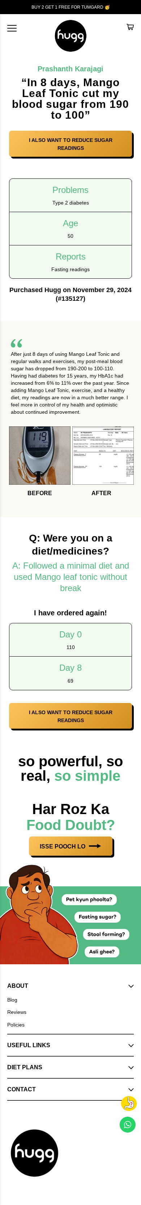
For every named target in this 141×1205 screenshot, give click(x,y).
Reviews (16, 1012)
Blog (12, 1000)
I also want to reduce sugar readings (70, 144)
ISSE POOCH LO (63, 846)
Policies (16, 1025)
